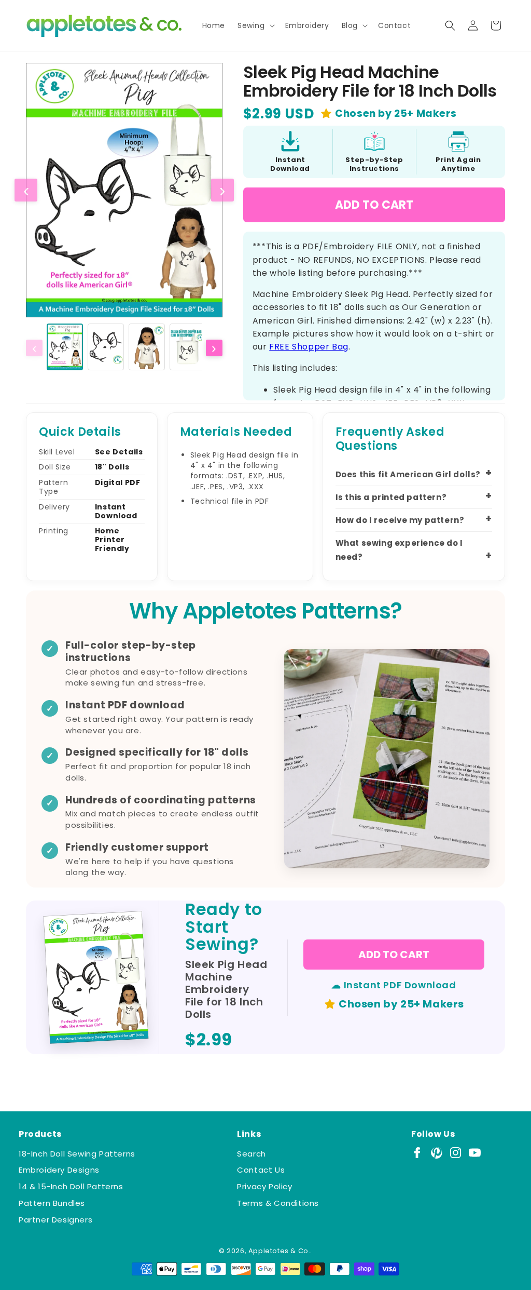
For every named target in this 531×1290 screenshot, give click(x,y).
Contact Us (261, 1169)
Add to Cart (374, 205)
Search (251, 1153)
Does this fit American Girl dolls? (408, 474)
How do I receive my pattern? (400, 520)
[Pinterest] (436, 1153)
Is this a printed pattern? (391, 497)
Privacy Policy (264, 1186)
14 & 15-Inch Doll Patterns (71, 1186)
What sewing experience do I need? (399, 550)
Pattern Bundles (52, 1203)
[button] (255, 25)
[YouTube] (475, 1153)
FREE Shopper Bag (308, 347)
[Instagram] (456, 1153)
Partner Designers (55, 1219)
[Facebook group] (417, 1153)
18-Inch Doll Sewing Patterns (77, 1153)
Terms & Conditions (278, 1203)
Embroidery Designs (59, 1169)
